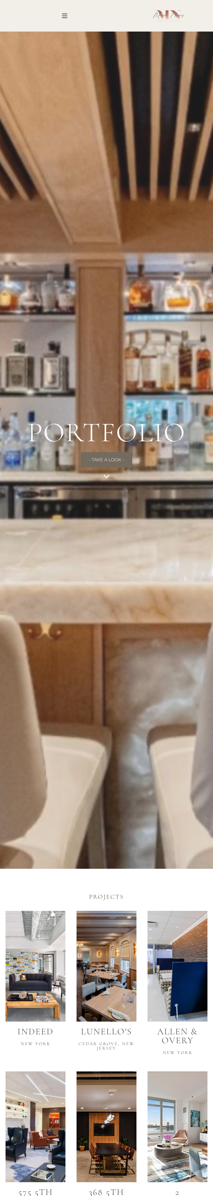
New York (35, 1043)
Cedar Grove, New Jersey (106, 1046)
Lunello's (106, 1031)
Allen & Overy (177, 1036)
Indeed (35, 1031)
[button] (64, 15)
